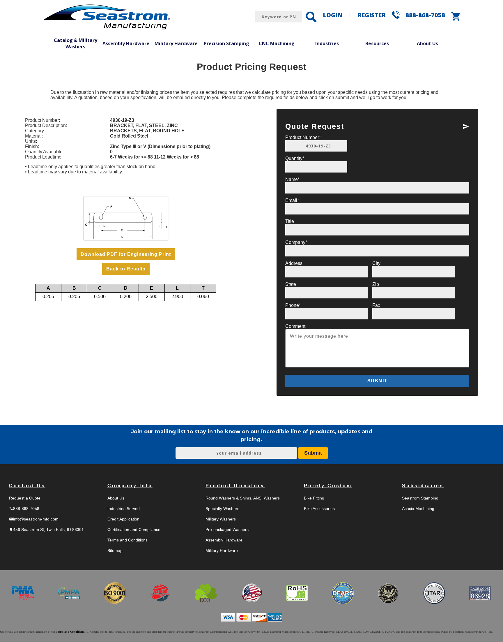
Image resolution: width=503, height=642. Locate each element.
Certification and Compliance (133, 529)
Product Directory (235, 485)
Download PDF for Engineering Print (126, 254)
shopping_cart (456, 16)
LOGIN (332, 15)
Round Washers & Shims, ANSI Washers (243, 498)
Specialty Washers (222, 508)
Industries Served (123, 508)
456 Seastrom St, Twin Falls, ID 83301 (46, 529)
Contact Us (27, 485)
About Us (427, 43)
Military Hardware (176, 43)
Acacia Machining (418, 508)
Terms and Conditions (127, 540)
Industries (327, 43)
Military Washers (221, 519)
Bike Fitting (314, 498)
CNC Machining (277, 43)
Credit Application (123, 519)
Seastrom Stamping (420, 498)
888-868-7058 (425, 15)
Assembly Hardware (125, 43)
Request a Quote (24, 498)
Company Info (130, 485)
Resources (377, 43)
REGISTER (371, 15)
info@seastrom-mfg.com (34, 519)
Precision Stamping (226, 43)
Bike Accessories (319, 508)
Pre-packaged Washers (227, 529)
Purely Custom (328, 485)
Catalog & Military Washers (75, 43)
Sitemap (115, 550)
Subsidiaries (423, 485)
